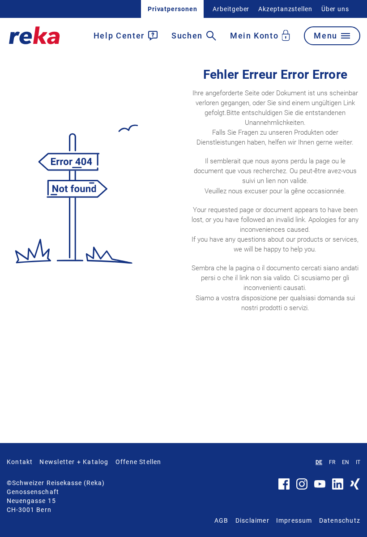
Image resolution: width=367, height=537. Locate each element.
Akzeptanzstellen (285, 9)
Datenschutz (339, 520)
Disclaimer (252, 520)
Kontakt (20, 461)
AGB (221, 520)
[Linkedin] (337, 487)
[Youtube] (319, 485)
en (345, 462)
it (358, 462)
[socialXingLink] (355, 487)
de (319, 462)
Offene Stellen (138, 461)
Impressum (294, 520)
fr (332, 462)
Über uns (335, 9)
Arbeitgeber (231, 9)
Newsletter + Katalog (73, 461)
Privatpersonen (172, 9)
